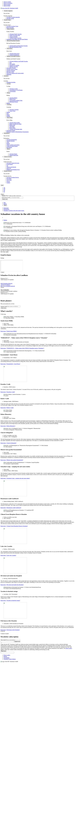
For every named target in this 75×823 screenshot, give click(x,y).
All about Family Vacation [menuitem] (15, 34)
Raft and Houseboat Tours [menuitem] (15, 47)
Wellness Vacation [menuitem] (13, 66)
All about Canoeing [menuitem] (13, 109)
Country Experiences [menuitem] (14, 55)
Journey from (4, 306)
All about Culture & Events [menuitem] (12, 163)
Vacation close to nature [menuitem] (11, 69)
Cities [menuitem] (7, 142)
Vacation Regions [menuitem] (10, 141)
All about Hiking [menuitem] (13, 97)
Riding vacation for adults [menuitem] (15, 124)
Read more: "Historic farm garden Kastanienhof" (12, 460)
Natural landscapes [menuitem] (13, 155)
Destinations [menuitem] (6, 133)
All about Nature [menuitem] (13, 154)
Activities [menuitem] (6, 75)
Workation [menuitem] (8, 74)
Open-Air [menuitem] (8, 168)
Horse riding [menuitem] (9, 117)
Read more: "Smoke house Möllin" (9, 331)
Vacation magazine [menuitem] (8, 10)
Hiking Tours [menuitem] (12, 99)
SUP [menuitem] (7, 113)
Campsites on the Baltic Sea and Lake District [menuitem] (17, 39)
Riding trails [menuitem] (12, 125)
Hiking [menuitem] (8, 92)
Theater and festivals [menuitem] (11, 167)
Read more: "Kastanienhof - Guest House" (10, 364)
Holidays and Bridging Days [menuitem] (13, 169)
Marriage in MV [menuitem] (10, 71)
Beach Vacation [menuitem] (10, 27)
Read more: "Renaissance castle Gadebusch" (11, 507)
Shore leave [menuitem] (9, 48)
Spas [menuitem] (10, 62)
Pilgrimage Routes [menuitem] (13, 101)
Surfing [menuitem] (8, 112)
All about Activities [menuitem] (10, 82)
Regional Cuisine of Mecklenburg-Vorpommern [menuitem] (17, 131)
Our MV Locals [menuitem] (10, 18)
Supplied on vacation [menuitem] (14, 65)
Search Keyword (6, 197)
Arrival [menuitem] (8, 181)
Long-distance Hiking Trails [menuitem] (15, 100)
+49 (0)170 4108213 (5, 284)
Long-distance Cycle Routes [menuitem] (15, 90)
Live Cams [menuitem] (8, 180)
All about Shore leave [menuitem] (14, 53)
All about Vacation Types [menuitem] (12, 26)
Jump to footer (7, 5)
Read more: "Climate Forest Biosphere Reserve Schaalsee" (14, 526)
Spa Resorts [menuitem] (9, 147)
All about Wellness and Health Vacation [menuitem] (18, 61)
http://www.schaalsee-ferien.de (8, 286)
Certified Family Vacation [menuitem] (15, 38)
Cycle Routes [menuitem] (12, 91)
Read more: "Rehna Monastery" (8, 426)
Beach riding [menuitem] (12, 127)
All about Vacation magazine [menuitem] (13, 17)
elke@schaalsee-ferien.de (6, 283)
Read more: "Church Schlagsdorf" (8, 443)
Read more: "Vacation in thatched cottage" (10, 600)
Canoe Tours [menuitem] (12, 111)
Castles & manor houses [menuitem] (12, 146)
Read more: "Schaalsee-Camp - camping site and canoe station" (15, 478)
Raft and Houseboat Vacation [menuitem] (13, 40)
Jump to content (7, 1)
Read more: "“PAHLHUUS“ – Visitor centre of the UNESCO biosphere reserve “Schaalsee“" (22, 348)
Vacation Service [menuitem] (7, 171)
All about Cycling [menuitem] (13, 88)
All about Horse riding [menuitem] (14, 122)
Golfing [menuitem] (8, 116)
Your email (4, 640)
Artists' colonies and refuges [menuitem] (12, 144)
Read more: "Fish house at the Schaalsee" (10, 629)
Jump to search (7, 4)
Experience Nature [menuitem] (10, 130)
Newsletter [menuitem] (8, 178)
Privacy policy (7, 655)
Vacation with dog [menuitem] (10, 70)
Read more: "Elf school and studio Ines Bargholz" (12, 584)
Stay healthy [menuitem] (12, 64)
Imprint (5, 656)
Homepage (6, 208)
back (2, 185)
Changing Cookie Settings (10, 659)
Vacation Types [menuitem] (7, 19)
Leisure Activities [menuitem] (13, 36)
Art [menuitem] (7, 165)
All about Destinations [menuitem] (11, 139)
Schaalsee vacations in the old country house (14, 210)
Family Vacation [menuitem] (10, 29)
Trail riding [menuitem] (12, 126)
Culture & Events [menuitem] (7, 156)
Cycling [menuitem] (8, 83)
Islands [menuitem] (8, 143)
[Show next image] (2, 234)
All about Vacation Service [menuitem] (12, 177)
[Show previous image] (1, 234)
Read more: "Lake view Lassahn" (8, 555)
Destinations (6, 209)
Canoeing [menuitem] (9, 104)
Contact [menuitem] (8, 182)
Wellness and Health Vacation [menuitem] (13, 56)
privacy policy (68, 648)
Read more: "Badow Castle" (7, 407)
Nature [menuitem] (8, 148)
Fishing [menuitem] (8, 103)
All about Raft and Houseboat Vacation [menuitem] (18, 45)
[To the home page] (9, 8)
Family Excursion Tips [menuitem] (14, 35)
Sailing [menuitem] (8, 114)
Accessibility (6, 657)
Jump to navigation (8, 3)
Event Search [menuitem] (9, 164)
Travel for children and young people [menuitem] (15, 73)
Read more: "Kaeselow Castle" (8, 392)
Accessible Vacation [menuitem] (11, 68)
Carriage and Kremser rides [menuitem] (15, 129)
